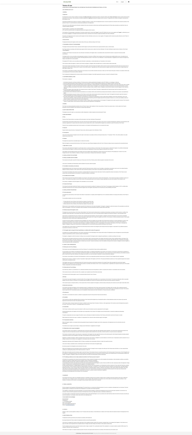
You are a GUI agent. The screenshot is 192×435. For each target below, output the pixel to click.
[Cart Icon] (129, 2)
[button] (124, 2)
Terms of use (96, 433)
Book (117, 1)
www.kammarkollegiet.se (70, 404)
